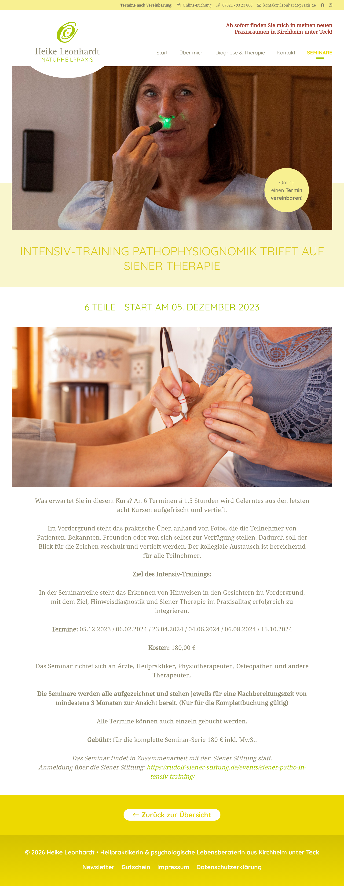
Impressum (173, 867)
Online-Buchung (197, 5)
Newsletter (98, 867)
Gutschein (135, 867)
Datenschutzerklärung (229, 867)
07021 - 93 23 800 (237, 5)
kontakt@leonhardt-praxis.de (289, 5)
